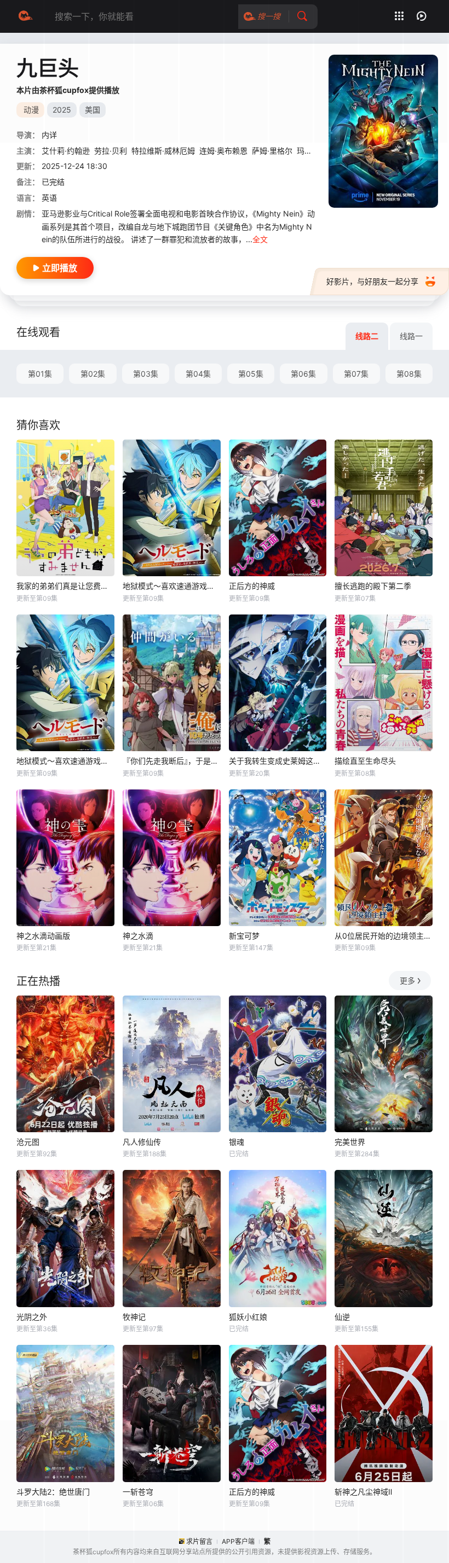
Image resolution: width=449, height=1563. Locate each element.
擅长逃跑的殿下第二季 (373, 585)
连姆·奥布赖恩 (223, 150)
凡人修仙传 (142, 1141)
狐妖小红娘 (248, 1316)
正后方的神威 (252, 585)
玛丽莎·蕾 (313, 150)
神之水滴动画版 (43, 935)
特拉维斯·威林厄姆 (163, 150)
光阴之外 (31, 1316)
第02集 (92, 373)
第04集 (198, 373)
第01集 (40, 373)
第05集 (250, 373)
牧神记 (134, 1316)
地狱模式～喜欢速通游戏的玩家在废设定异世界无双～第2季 (65, 760)
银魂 (236, 1141)
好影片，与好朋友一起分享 (372, 281)
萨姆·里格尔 (272, 150)
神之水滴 (138, 935)
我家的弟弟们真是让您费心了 (65, 585)
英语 (49, 197)
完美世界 (350, 1141)
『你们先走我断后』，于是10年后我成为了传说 (172, 760)
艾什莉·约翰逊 (66, 150)
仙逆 (342, 1316)
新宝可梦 (244, 935)
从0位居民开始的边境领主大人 (384, 935)
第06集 (303, 373)
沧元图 (27, 1141)
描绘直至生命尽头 (365, 760)
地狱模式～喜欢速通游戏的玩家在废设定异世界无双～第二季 (172, 585)
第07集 (356, 373)
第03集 (145, 373)
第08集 (409, 373)
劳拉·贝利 (110, 150)
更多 (407, 980)
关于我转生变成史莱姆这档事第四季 (278, 760)
